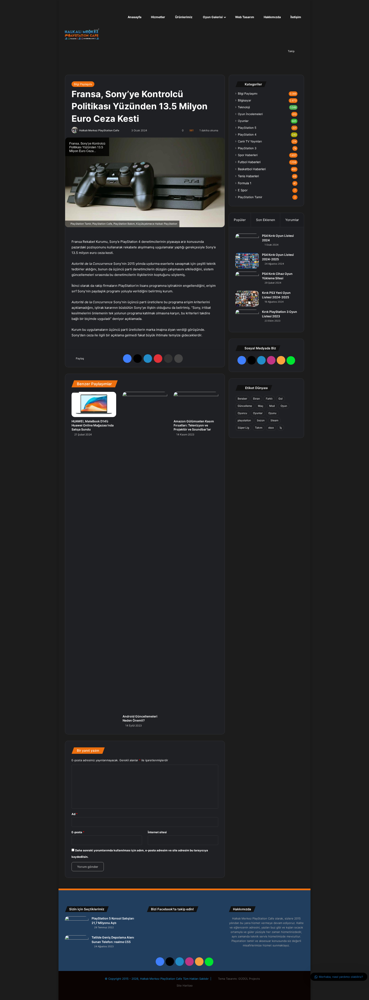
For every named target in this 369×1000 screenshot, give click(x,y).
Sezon (261, 420)
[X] (137, 358)
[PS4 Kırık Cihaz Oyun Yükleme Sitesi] (247, 280)
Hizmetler (157, 17)
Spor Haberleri (248, 155)
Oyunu (272, 413)
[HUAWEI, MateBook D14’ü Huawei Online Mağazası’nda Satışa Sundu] (94, 404)
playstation (244, 420)
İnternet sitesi (157, 832)
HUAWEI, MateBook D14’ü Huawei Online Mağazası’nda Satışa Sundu (93, 425)
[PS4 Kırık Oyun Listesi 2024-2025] (247, 261)
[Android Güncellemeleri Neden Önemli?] (145, 552)
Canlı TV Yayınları (250, 141)
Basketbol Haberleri (252, 169)
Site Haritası (185, 985)
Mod (272, 405)
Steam (274, 420)
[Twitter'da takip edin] (121, 130)
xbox (271, 427)
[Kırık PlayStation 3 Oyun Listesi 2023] (247, 318)
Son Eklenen (265, 220)
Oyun (284, 405)
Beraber (242, 398)
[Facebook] (127, 358)
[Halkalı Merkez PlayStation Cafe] (82, 34)
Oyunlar (243, 121)
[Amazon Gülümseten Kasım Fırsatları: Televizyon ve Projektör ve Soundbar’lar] (196, 404)
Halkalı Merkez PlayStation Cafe (99, 130)
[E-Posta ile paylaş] (168, 358)
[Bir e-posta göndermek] (124, 130)
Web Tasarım (244, 17)
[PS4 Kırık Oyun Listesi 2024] (247, 242)
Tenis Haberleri (248, 176)
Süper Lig (243, 427)
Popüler (240, 220)
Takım (258, 427)
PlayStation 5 (247, 127)
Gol (280, 398)
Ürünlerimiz (183, 17)
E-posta (78, 832)
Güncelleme (245, 405)
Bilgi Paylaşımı (83, 84)
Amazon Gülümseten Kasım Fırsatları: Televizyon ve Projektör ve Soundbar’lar (194, 425)
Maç (260, 405)
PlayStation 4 (247, 134)
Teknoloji (244, 107)
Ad (75, 814)
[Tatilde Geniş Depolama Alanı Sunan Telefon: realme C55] (76, 943)
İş (281, 427)
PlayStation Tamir (250, 197)
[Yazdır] (178, 358)
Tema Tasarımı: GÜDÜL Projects (239, 978)
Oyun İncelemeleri (250, 114)
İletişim (295, 17)
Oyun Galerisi (212, 17)
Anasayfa (134, 17)
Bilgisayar (244, 100)
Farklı (269, 398)
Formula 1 (244, 183)
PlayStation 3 (247, 148)
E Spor (242, 190)
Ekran (256, 398)
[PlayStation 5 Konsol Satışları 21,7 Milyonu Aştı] (76, 924)
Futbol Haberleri (249, 162)
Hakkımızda (272, 17)
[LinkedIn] (148, 358)
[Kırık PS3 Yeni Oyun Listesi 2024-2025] (247, 299)
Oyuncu (242, 413)
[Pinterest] (158, 358)
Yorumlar (292, 220)
